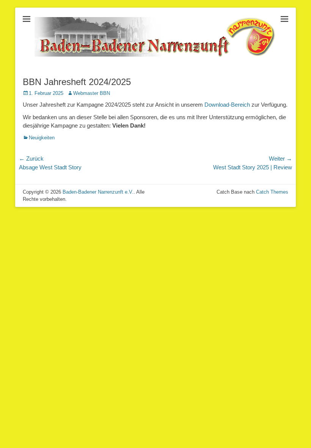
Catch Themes (272, 192)
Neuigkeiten (42, 137)
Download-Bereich (227, 104)
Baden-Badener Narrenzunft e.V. (98, 192)
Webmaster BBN (91, 93)
